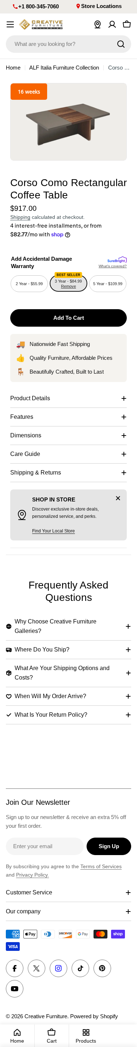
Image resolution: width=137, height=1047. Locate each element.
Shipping (20, 217)
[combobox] (68, 44)
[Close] (118, 498)
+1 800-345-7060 (38, 6)
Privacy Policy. (32, 875)
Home (13, 67)
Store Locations (101, 6)
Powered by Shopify (94, 1016)
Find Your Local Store (53, 531)
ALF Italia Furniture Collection (64, 67)
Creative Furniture (45, 1016)
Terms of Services (101, 866)
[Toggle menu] (10, 24)
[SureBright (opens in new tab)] (117, 260)
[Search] (121, 44)
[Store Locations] (97, 24)
